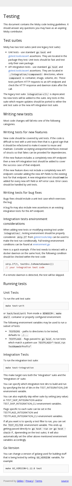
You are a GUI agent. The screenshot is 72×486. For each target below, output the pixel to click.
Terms (38, 480)
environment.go (41, 244)
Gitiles (20, 480)
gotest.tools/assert (18, 56)
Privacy (29, 480)
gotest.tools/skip (43, 237)
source (65, 480)
